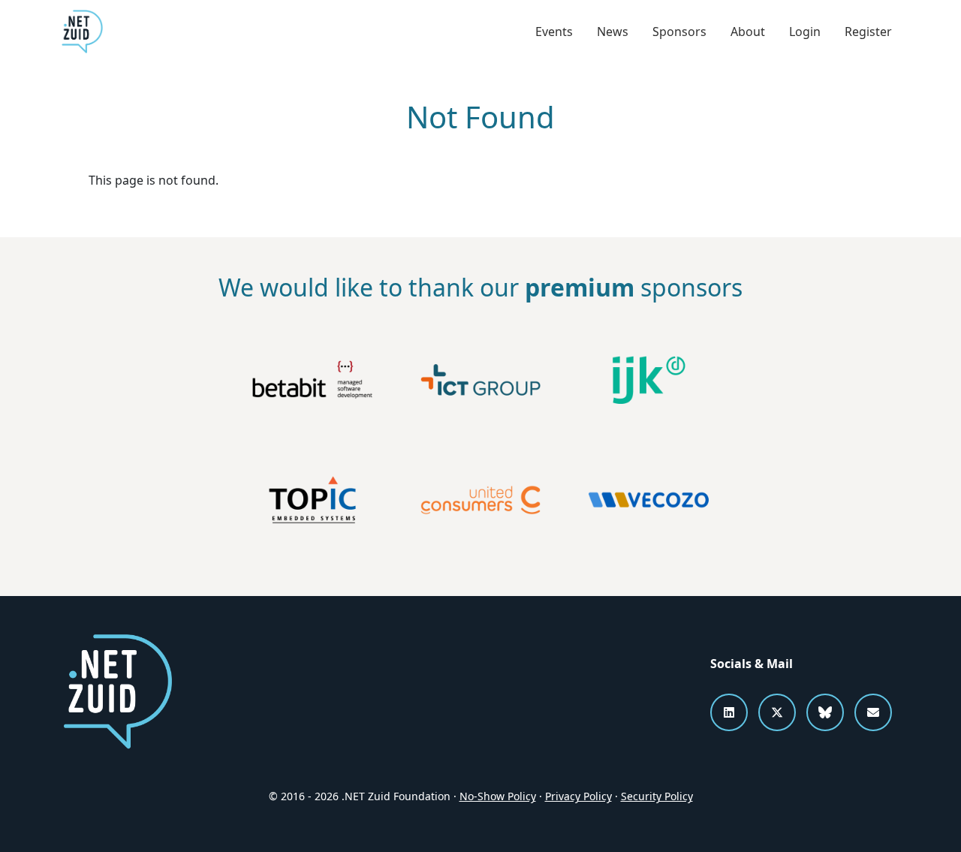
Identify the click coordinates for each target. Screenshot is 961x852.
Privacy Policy (578, 796)
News (612, 31)
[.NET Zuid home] (82, 31)
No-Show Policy (497, 796)
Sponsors (679, 31)
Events (554, 31)
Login (805, 31)
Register (868, 31)
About (748, 31)
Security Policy (657, 796)
